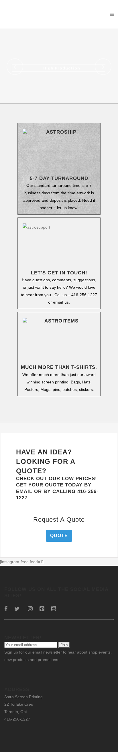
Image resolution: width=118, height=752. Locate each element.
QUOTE (59, 535)
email (58, 302)
